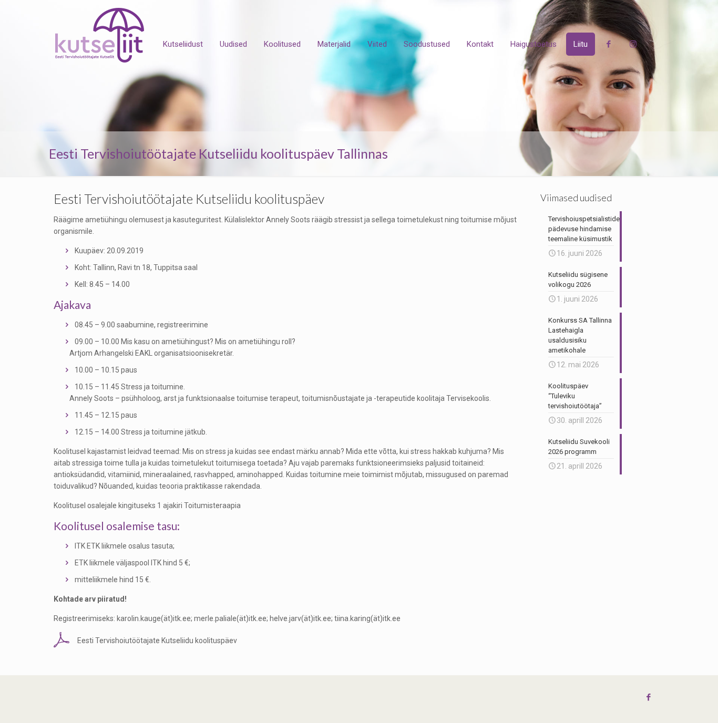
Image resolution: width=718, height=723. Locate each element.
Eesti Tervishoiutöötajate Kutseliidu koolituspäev (157, 640)
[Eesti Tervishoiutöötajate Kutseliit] (99, 35)
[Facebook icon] (648, 697)
